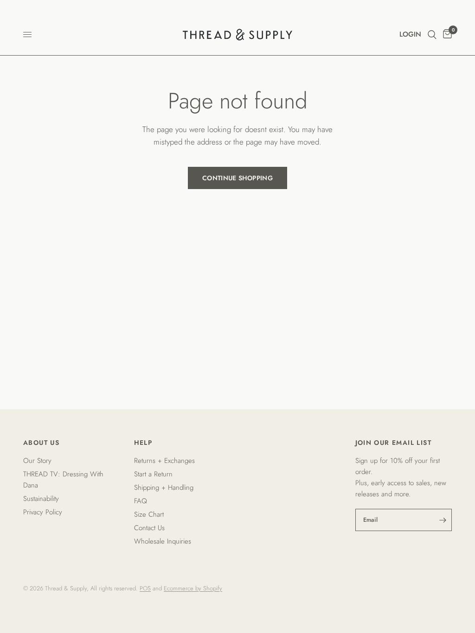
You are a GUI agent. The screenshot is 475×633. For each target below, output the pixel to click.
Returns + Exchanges (164, 461)
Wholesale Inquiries (162, 541)
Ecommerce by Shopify (193, 588)
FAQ (140, 501)
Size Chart (149, 514)
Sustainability (41, 499)
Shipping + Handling (163, 487)
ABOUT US (41, 442)
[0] (446, 34)
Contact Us (149, 528)
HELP (143, 442)
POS (145, 588)
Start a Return (153, 474)
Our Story (37, 461)
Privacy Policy (42, 512)
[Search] (432, 34)
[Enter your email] (442, 520)
